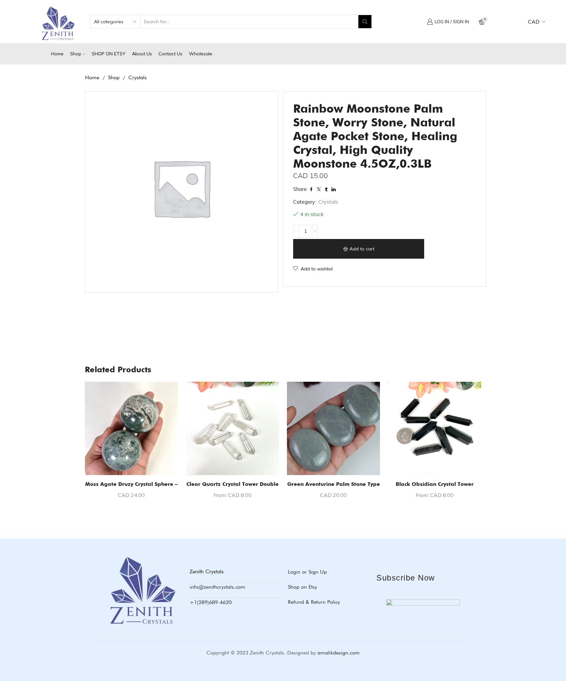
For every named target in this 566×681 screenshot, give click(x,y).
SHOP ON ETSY (108, 54)
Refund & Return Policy (314, 602)
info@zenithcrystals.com (217, 587)
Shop (75, 54)
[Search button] (364, 21)
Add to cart (361, 249)
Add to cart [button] (131, 464)
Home (57, 54)
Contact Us (170, 54)
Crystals (137, 77)
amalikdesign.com (338, 653)
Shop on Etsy (302, 587)
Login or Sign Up (307, 572)
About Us (142, 54)
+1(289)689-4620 (211, 602)
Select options (232, 464)
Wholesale (200, 54)
